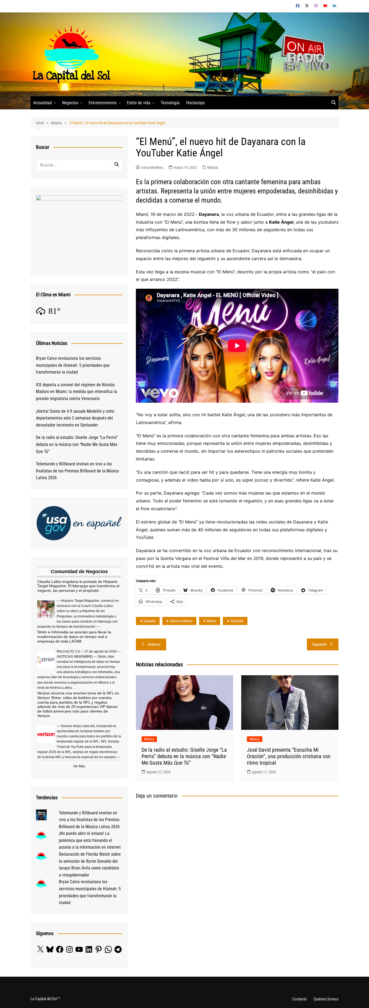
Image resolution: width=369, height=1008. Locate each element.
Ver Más (79, 766)
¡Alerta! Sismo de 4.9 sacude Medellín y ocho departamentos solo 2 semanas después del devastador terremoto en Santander (75, 418)
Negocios (70, 102)
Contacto (299, 999)
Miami (211, 621)
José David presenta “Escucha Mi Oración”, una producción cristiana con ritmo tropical (289, 756)
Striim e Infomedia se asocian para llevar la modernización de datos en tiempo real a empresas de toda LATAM (74, 636)
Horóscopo (195, 102)
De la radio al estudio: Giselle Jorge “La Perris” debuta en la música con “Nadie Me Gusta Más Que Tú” (184, 756)
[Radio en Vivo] (304, 53)
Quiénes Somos (326, 999)
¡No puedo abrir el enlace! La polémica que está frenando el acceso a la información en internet (90, 840)
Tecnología (170, 102)
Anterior (154, 644)
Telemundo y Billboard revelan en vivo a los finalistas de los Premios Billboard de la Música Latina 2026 (77, 470)
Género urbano (181, 621)
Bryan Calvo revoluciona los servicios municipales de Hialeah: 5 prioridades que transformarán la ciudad (73, 365)
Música (212, 167)
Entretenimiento (103, 102)
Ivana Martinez (152, 167)
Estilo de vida (138, 102)
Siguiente (319, 644)
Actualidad (42, 102)
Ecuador (149, 621)
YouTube (236, 621)
